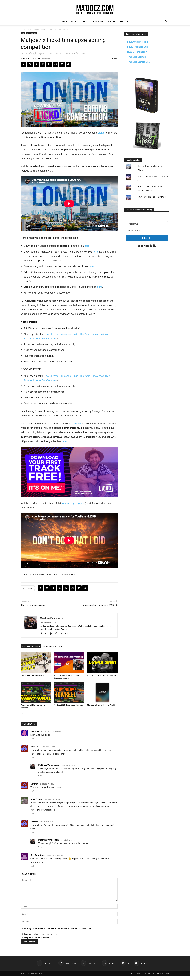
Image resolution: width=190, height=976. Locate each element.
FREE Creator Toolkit (137, 41)
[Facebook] (23, 64)
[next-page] (27, 713)
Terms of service (162, 973)
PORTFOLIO (98, 21)
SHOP (64, 21)
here (86, 245)
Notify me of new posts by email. (37, 937)
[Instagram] (47, 633)
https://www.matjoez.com (48, 622)
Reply (32, 738)
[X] (30, 64)
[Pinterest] (36, 64)
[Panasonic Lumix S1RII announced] (102, 662)
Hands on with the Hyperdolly (33, 675)
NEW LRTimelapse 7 (137, 51)
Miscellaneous (31, 33)
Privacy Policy (135, 973)
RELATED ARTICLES (31, 646)
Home (23, 29)
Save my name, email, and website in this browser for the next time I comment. (58, 928)
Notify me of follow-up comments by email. (41, 934)
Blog (30, 29)
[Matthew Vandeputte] (95, 10)
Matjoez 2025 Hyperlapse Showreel (68, 705)
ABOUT (111, 21)
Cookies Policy (148, 973)
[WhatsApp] (42, 64)
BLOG (74, 21)
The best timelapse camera (33, 605)
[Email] (62, 64)
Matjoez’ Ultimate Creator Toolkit (101, 705)
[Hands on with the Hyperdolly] (36, 662)
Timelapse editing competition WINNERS (99, 605)
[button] (166, 22)
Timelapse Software (136, 56)
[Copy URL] (68, 64)
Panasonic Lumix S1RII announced (101, 675)
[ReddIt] (55, 64)
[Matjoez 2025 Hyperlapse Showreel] (69, 692)
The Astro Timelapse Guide (95, 334)
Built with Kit (147, 245)
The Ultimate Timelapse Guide (61, 334)
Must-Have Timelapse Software (151, 196)
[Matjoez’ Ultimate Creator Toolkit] (102, 692)
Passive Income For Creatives (40, 338)
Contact (124, 973)
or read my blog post (73, 503)
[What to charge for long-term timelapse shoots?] (69, 662)
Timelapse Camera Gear (138, 61)
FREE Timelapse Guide (138, 46)
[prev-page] (22, 713)
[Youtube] (67, 633)
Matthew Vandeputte (31, 58)
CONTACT (123, 21)
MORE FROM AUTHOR (52, 646)
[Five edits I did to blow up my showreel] (36, 692)
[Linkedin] (49, 64)
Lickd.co (76, 423)
